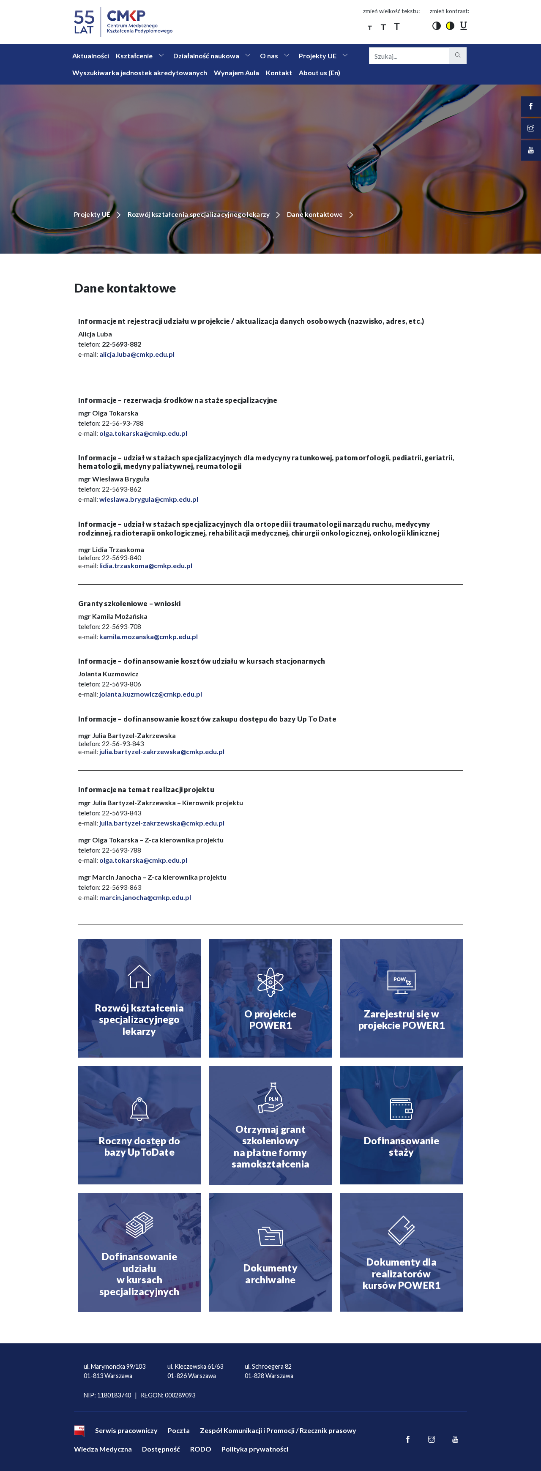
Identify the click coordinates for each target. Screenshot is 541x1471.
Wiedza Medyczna (103, 1449)
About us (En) (319, 72)
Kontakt (279, 72)
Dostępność (161, 1449)
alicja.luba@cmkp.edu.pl (137, 354)
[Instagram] (431, 1440)
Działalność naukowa (206, 56)
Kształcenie (134, 56)
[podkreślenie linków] (463, 25)
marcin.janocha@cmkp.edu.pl (145, 897)
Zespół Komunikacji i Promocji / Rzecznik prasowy (278, 1430)
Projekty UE (317, 56)
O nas (269, 56)
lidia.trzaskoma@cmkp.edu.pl (145, 565)
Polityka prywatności (254, 1449)
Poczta (179, 1430)
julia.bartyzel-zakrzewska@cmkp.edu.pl (161, 751)
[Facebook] (408, 1440)
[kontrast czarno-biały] (436, 25)
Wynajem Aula (236, 72)
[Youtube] (455, 1440)
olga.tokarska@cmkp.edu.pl (143, 433)
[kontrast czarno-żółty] (450, 25)
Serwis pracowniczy (126, 1430)
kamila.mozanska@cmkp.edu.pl (148, 636)
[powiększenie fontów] (370, 25)
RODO (200, 1449)
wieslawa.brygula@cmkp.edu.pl (148, 499)
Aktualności (90, 56)
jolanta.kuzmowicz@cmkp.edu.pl (150, 694)
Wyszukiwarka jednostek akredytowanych (139, 72)
